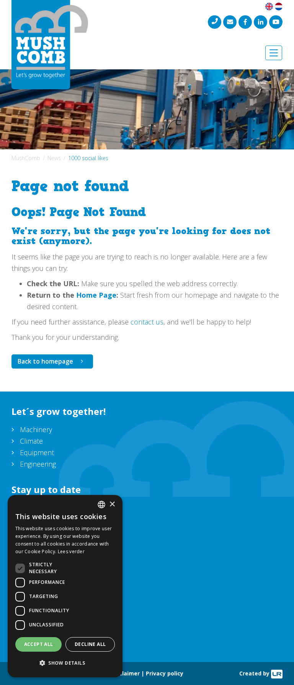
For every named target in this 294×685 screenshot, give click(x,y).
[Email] (230, 22)
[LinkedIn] (260, 22)
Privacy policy (164, 673)
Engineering (38, 464)
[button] (65, 663)
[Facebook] (245, 22)
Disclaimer (125, 673)
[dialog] (65, 586)
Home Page (96, 295)
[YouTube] (276, 22)
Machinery (36, 429)
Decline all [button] (90, 644)
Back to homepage (45, 361)
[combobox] (101, 504)
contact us (147, 321)
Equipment (37, 452)
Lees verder (71, 551)
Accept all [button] (38, 644)
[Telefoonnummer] (214, 22)
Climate (31, 441)
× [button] (112, 504)
